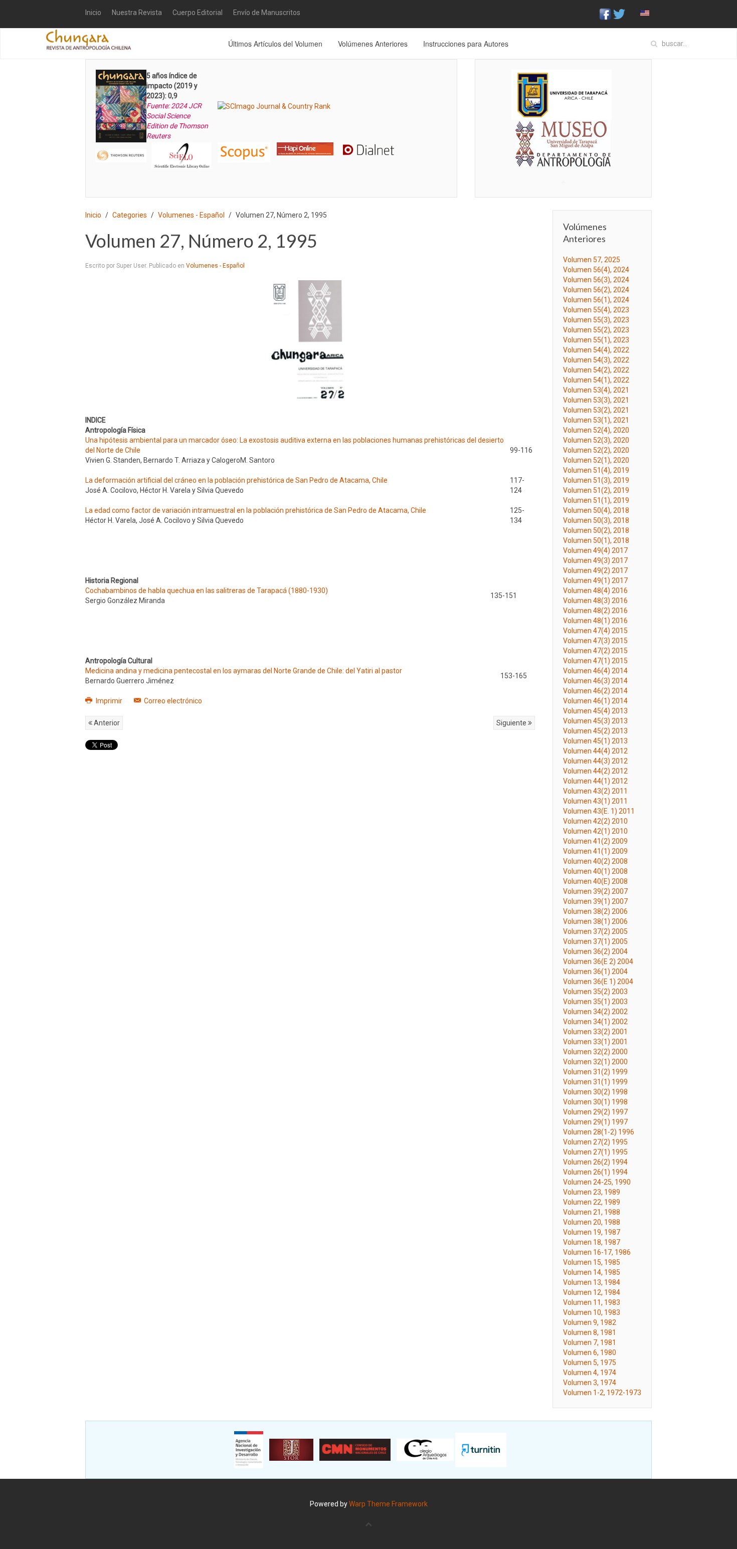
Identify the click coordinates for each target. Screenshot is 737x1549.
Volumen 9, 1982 (589, 1322)
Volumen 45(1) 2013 (595, 741)
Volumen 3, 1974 (589, 1383)
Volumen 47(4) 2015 (595, 631)
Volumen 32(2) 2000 (595, 1052)
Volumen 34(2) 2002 (595, 1012)
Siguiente (512, 723)
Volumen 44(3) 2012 (595, 761)
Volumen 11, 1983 (591, 1302)
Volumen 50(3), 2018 (596, 520)
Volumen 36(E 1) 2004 (598, 982)
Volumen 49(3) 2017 (595, 560)
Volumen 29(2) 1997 (595, 1112)
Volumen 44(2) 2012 (595, 771)
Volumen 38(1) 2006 (595, 921)
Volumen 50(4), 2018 (596, 510)
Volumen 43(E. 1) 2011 (599, 811)
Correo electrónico (172, 701)
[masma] (563, 134)
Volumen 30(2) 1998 (595, 1092)
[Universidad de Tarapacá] (561, 94)
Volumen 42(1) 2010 (595, 831)
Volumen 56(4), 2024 (596, 270)
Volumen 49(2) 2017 (595, 570)
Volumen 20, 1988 (591, 1222)
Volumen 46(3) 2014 (595, 681)
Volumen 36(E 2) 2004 (598, 961)
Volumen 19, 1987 (591, 1232)
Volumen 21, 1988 (591, 1212)
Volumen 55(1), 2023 (596, 340)
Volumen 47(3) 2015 (595, 641)
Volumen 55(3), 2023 (596, 320)
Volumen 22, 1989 (591, 1202)
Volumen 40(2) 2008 (595, 861)
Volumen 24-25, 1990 (597, 1182)
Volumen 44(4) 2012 (595, 751)
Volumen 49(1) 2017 (595, 580)
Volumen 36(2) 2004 (595, 951)
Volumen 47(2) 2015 (595, 651)
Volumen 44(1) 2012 (595, 781)
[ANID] (248, 1449)
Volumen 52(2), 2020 (596, 450)
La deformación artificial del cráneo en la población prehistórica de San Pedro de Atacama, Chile (236, 480)
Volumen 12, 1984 (591, 1292)
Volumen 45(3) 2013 (595, 721)
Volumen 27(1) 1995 (595, 1152)
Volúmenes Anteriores (373, 44)
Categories (129, 215)
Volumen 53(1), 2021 (596, 420)
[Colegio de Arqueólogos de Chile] (425, 1449)
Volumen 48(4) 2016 (595, 591)
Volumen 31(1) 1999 (595, 1082)
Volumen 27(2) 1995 (595, 1142)
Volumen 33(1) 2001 (595, 1042)
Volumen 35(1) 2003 (595, 1002)
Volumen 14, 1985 (591, 1272)
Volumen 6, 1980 (589, 1352)
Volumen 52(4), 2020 (596, 430)
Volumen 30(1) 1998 (595, 1102)
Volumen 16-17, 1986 (597, 1252)
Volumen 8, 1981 (589, 1332)
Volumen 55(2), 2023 (596, 330)
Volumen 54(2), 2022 (596, 370)
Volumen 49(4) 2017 (595, 550)
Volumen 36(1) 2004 (595, 971)
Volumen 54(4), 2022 (596, 350)
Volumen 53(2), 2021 (596, 410)
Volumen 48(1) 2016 (595, 621)
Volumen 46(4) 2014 (595, 671)
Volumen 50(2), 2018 (596, 530)
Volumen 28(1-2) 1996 (598, 1132)
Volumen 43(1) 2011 (595, 801)
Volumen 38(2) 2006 (595, 911)
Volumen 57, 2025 (591, 260)
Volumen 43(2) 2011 (595, 791)
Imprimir (109, 701)
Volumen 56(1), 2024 (596, 300)
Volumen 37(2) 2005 (595, 931)
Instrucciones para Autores (465, 44)
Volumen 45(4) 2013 (595, 711)
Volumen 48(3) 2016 (595, 601)
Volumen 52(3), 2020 (596, 440)
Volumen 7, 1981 (589, 1342)
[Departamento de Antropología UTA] (563, 157)
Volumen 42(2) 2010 (595, 821)
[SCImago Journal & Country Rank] (274, 106)
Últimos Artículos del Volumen (275, 44)
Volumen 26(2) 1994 (595, 1162)
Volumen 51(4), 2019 (596, 470)
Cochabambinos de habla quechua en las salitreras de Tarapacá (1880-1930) (206, 591)
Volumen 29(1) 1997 (595, 1122)
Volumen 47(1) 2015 (595, 661)
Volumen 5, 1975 (589, 1363)
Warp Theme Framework (388, 1504)
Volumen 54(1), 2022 (596, 380)
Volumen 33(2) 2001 (595, 1032)
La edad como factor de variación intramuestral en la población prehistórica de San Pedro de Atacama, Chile (255, 510)
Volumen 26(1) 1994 (595, 1172)
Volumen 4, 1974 (589, 1373)
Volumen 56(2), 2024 (596, 290)
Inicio (93, 13)
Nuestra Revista (137, 13)
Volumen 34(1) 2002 (595, 1022)
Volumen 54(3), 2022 (596, 360)
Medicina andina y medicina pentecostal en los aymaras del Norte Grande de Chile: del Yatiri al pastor (243, 671)
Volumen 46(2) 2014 (595, 691)
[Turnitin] (480, 1449)
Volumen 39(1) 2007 (595, 901)
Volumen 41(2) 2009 (595, 841)
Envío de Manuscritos (266, 13)
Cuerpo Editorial (197, 13)
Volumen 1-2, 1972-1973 (602, 1393)
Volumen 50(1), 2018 (596, 540)
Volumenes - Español (191, 215)
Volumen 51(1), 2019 (596, 500)
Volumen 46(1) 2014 (595, 701)
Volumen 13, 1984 (591, 1282)
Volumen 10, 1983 (591, 1312)
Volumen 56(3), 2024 (596, 280)
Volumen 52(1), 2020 (596, 460)
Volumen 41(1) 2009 (595, 851)
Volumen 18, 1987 (591, 1242)
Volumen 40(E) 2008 (595, 881)
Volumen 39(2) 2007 (595, 891)
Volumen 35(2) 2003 (595, 992)
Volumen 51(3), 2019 (596, 480)
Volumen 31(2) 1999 (595, 1072)
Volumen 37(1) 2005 (595, 941)
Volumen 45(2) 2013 (595, 731)
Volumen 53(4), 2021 (596, 390)
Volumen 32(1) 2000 (595, 1062)
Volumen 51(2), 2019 (596, 490)
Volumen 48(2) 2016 (595, 611)
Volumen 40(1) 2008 (595, 871)
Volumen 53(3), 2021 (596, 400)
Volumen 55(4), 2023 (596, 310)
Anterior (106, 723)
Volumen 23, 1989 (591, 1192)
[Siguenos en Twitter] (619, 14)
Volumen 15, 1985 (591, 1262)
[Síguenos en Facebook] (605, 14)
